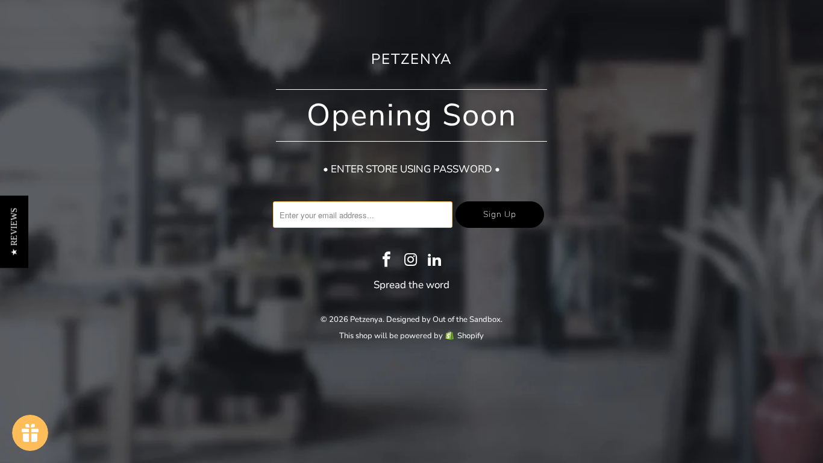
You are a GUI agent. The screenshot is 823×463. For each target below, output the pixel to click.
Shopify (470, 335)
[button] (14, 231)
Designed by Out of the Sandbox (443, 319)
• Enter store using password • (411, 169)
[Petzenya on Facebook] (387, 261)
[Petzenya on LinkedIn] (435, 261)
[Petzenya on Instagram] (411, 261)
